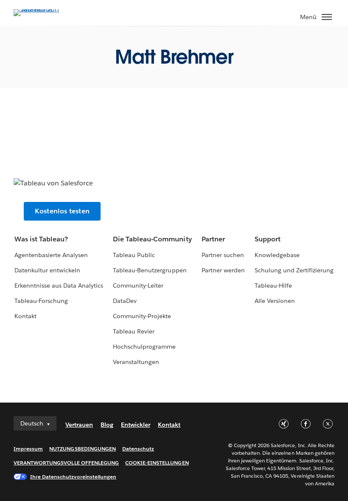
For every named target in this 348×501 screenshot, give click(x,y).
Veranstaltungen (136, 362)
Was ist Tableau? (41, 239)
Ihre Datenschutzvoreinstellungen (73, 476)
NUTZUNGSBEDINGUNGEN (82, 448)
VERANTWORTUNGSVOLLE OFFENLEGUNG (66, 462)
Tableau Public (134, 255)
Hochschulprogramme (144, 346)
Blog (107, 424)
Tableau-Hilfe (273, 285)
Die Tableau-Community (152, 239)
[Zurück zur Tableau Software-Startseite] (43, 9)
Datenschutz (138, 448)
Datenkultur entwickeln (47, 270)
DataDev (125, 301)
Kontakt (25, 316)
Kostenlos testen (62, 211)
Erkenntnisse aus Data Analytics (59, 285)
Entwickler (135, 424)
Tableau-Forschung (41, 301)
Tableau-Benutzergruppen (149, 270)
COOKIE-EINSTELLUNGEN (157, 462)
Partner (213, 239)
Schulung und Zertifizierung (294, 270)
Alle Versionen (275, 301)
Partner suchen (223, 255)
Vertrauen (79, 424)
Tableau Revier (133, 331)
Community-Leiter (138, 285)
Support (268, 239)
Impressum (28, 448)
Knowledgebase (277, 255)
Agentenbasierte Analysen (51, 255)
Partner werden (223, 270)
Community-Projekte (142, 316)
